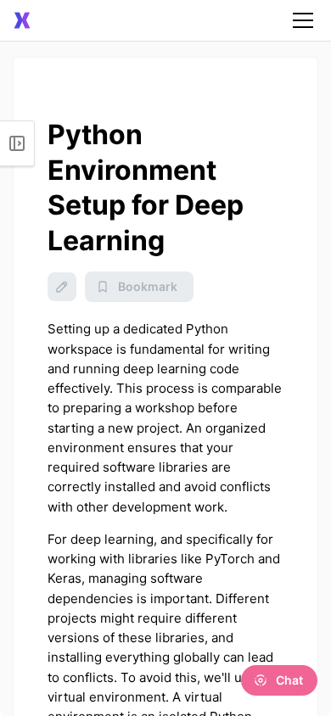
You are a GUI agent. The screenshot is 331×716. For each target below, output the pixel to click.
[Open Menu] (17, 143)
